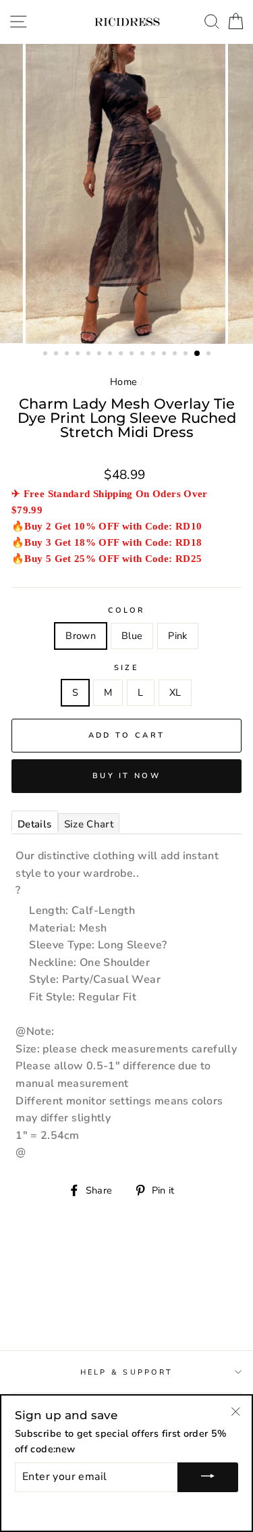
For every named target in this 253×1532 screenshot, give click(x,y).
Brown (80, 635)
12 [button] (165, 354)
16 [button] (209, 354)
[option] (127, 194)
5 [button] (89, 354)
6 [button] (100, 354)
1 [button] (46, 354)
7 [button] (111, 354)
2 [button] (57, 354)
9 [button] (133, 354)
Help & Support (126, 1372)
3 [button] (68, 354)
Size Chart (89, 824)
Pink (177, 635)
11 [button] (154, 354)
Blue (131, 635)
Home (123, 381)
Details (35, 824)
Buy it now (126, 776)
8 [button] (122, 354)
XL (175, 692)
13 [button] (176, 354)
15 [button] (197, 354)
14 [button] (187, 354)
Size (126, 668)
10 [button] (143, 354)
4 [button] (79, 354)
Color (126, 610)
